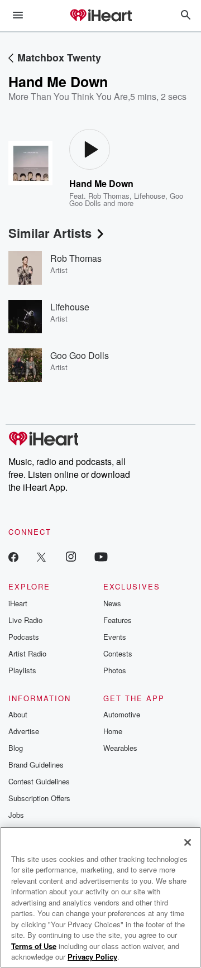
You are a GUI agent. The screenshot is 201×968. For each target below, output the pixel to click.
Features (117, 620)
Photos (114, 670)
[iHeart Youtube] (101, 556)
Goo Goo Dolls (79, 355)
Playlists (22, 670)
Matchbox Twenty (59, 57)
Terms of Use (33, 946)
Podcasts (23, 636)
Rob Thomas (109, 195)
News (112, 603)
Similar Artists (50, 233)
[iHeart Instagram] (71, 556)
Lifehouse (149, 195)
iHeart (17, 603)
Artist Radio (27, 653)
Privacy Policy (92, 956)
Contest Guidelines (39, 781)
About (17, 714)
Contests (117, 653)
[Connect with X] (41, 556)
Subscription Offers (39, 798)
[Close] (187, 842)
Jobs (16, 814)
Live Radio (25, 620)
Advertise (23, 731)
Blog (15, 747)
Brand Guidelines (36, 764)
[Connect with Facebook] (13, 556)
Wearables (120, 747)
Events (114, 636)
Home (112, 731)
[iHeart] (100, 16)
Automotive (121, 714)
